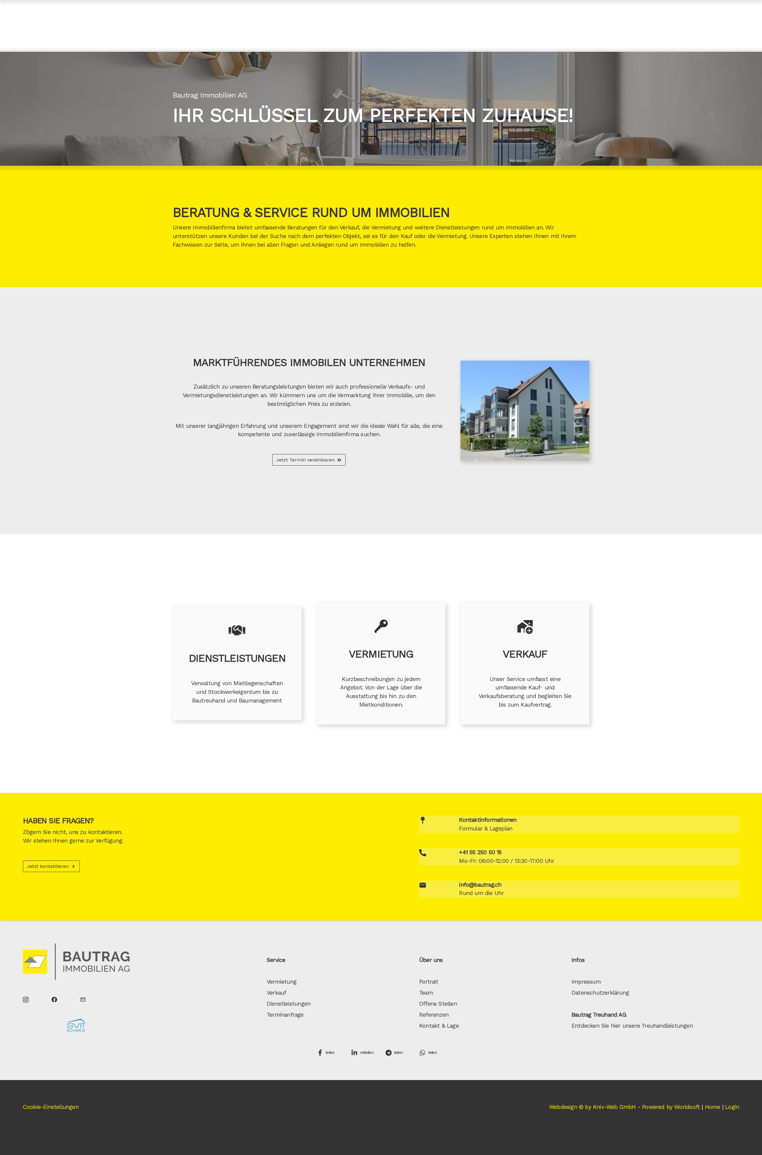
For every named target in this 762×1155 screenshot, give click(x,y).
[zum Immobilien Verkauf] (524, 626)
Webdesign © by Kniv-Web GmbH (592, 1107)
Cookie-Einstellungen (51, 1107)
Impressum (586, 981)
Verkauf (349, 227)
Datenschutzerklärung (600, 992)
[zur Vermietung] (381, 626)
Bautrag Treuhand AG (599, 1014)
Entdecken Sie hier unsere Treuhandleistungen (632, 1025)
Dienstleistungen (288, 1003)
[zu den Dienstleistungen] (237, 630)
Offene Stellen (438, 1003)
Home (712, 1107)
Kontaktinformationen (487, 819)
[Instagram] (26, 999)
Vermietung (386, 227)
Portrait (428, 981)
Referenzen (434, 1014)
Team (426, 992)
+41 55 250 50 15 (480, 852)
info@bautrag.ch (480, 884)
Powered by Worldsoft (671, 1107)
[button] (330, 1052)
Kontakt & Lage (439, 1025)
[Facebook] (54, 999)
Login (732, 1107)
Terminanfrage (285, 1014)
